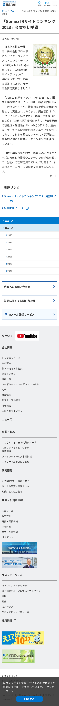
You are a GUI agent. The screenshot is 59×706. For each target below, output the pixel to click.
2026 (9, 235)
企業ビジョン (9, 373)
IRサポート (7, 537)
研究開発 (7, 470)
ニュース (13, 10)
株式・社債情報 (10, 532)
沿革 (4, 389)
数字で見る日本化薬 (12, 368)
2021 (9, 270)
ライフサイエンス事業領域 (15, 461)
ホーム (4, 10)
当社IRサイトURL (14, 208)
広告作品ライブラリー (13, 410)
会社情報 (7, 347)
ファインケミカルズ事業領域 (17, 456)
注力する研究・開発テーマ (15, 486)
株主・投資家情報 (12, 500)
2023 (9, 256)
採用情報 (7, 620)
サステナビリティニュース (15, 612)
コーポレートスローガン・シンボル (20, 384)
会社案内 (6, 363)
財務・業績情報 (10, 521)
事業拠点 (6, 395)
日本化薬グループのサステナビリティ (21, 590)
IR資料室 (6, 526)
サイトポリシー (12, 676)
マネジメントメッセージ (14, 585)
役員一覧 (6, 379)
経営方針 (6, 516)
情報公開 (6, 405)
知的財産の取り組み (12, 491)
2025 (9, 242)
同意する (29, 699)
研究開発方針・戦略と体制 (15, 481)
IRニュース (7, 510)
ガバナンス (7, 606)
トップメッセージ (11, 358)
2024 (9, 249)
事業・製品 (8, 432)
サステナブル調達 (11, 400)
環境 (4, 596)
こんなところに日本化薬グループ (19, 442)
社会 (4, 601)
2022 (9, 263)
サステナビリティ (12, 575)
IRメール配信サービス (22, 314)
